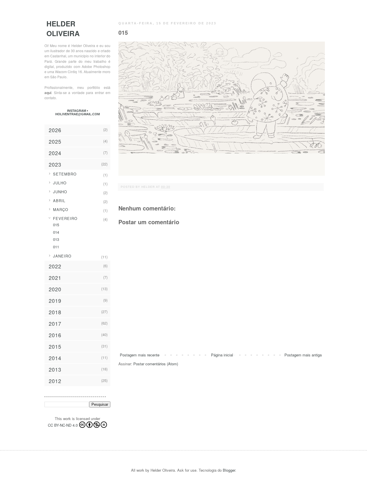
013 (56, 239)
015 (56, 224)
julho (60, 183)
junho (60, 191)
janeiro (62, 256)
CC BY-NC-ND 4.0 (63, 425)
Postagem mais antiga (303, 355)
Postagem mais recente (139, 355)
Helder (148, 186)
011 (56, 246)
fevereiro (65, 218)
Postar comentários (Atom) (155, 363)
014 (56, 232)
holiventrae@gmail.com (77, 114)
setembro (65, 174)
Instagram (77, 110)
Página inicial (222, 355)
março (60, 209)
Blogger (229, 470)
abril (59, 200)
